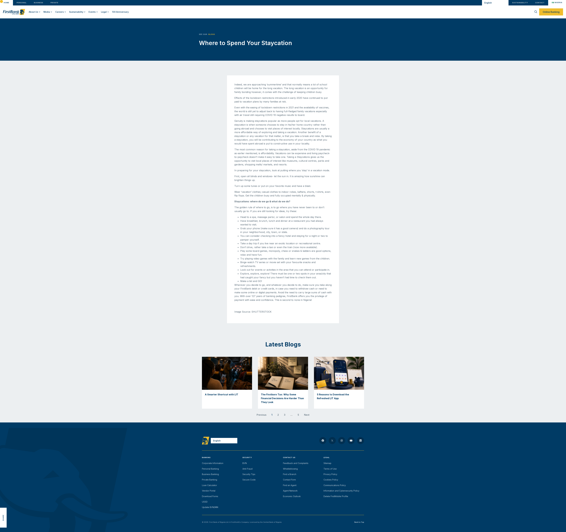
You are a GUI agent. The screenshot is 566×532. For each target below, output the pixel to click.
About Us (33, 12)
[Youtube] (351, 440)
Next (306, 414)
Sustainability (76, 12)
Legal (104, 12)
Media (46, 12)
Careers (59, 12)
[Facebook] (322, 440)
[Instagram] (341, 440)
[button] (3, 504)
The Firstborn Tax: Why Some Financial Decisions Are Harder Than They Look (282, 398)
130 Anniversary (120, 12)
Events (92, 12)
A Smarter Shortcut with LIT (221, 394)
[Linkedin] (360, 440)
